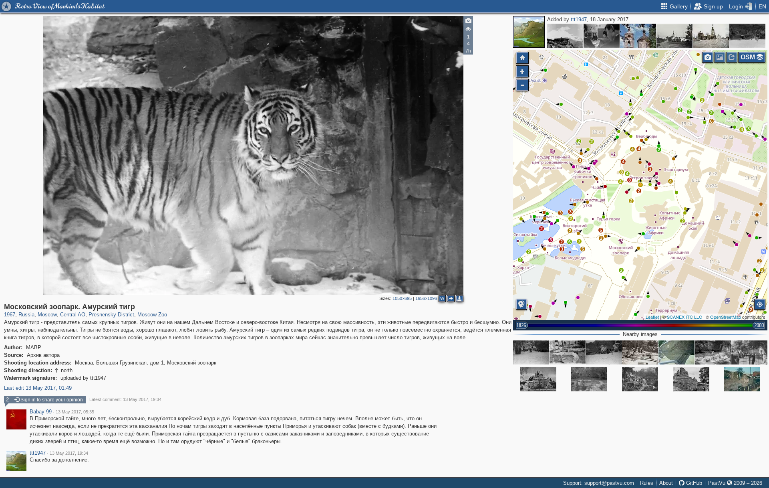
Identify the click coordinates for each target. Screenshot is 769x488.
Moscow (47, 315)
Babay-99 (41, 412)
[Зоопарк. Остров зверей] (742, 379)
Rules (646, 483)
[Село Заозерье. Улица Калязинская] (674, 36)
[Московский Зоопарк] (568, 352)
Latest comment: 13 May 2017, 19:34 (125, 399)
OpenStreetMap (725, 317)
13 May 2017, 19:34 (69, 453)
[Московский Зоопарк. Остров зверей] (538, 379)
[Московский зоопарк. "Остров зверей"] (713, 352)
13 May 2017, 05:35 (75, 411)
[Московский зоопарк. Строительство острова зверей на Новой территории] (640, 379)
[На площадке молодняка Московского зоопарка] (640, 352)
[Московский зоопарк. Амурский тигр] (640, 184)
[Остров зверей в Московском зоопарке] (691, 379)
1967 (9, 315)
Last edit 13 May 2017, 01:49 (38, 388)
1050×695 (402, 298)
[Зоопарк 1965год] (749, 352)
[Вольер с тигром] (589, 379)
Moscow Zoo (152, 315)
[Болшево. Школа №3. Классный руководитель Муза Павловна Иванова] (602, 36)
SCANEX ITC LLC (684, 317)
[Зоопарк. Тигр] (531, 352)
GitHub (693, 483)
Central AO (72, 315)
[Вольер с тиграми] (676, 352)
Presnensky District (111, 315)
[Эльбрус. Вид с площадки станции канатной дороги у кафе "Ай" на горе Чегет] (565, 36)
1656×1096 (426, 298)
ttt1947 (579, 19)
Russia (26, 315)
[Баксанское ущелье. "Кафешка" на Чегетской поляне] (747, 36)
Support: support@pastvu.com (598, 483)
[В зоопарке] (604, 352)
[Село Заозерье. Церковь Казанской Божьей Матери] (711, 36)
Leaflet (652, 317)
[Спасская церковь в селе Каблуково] (638, 36)
